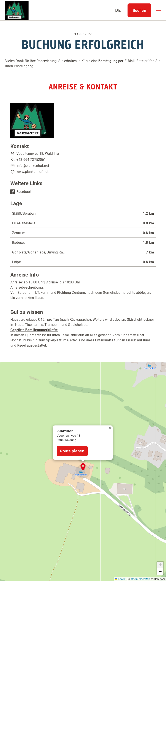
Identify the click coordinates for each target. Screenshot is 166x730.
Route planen (72, 451)
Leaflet (121, 579)
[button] (158, 10)
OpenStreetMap (140, 579)
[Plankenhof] (17, 10)
